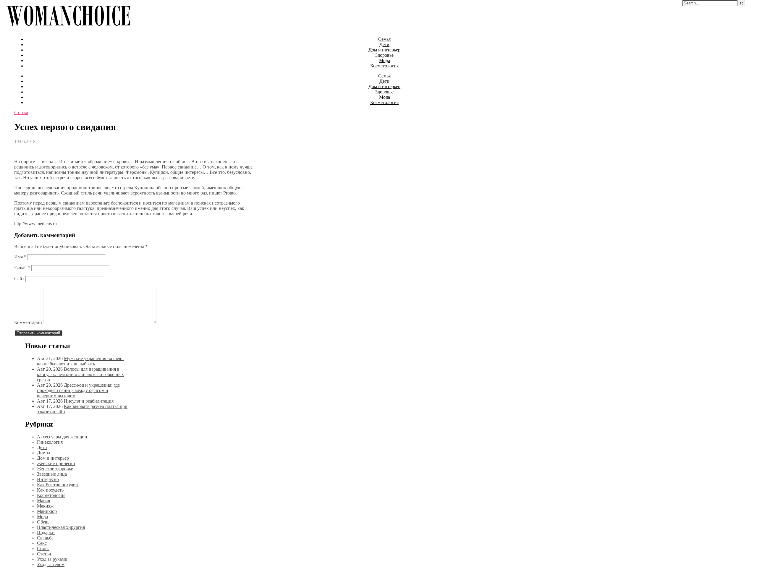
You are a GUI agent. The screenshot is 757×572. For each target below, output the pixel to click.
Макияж (45, 505)
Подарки (46, 532)
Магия (43, 500)
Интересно (48, 479)
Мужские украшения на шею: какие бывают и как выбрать (80, 361)
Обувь (43, 521)
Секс (42, 543)
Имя (20, 256)
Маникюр (47, 511)
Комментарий (28, 322)
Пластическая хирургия (61, 527)
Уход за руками (52, 559)
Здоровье (384, 55)
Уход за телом (50, 564)
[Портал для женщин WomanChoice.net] (68, 29)
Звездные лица (52, 474)
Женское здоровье (55, 468)
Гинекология (50, 442)
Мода (384, 60)
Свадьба (45, 537)
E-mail (22, 267)
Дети (384, 44)
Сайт (19, 278)
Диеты (43, 452)
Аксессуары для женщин (62, 436)
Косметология (384, 65)
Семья (384, 39)
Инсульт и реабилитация (89, 401)
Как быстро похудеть (58, 484)
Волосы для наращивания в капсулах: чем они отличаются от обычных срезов (80, 374)
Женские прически (56, 463)
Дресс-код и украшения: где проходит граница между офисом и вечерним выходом (78, 390)
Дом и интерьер (384, 49)
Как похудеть (50, 489)
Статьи (21, 112)
